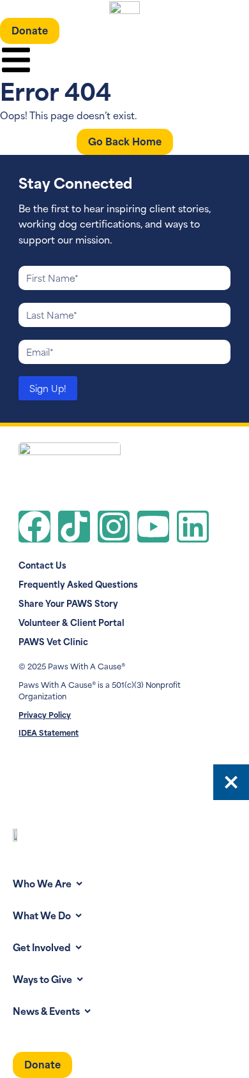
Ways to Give (42, 978)
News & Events (46, 1010)
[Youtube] (153, 527)
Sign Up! (47, 388)
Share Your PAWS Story (68, 603)
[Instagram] (114, 527)
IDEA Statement (49, 732)
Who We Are (42, 883)
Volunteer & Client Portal (71, 622)
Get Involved (42, 946)
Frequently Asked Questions (78, 584)
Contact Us (42, 564)
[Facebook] (34, 527)
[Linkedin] (193, 527)
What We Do (42, 914)
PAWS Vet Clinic (53, 641)
